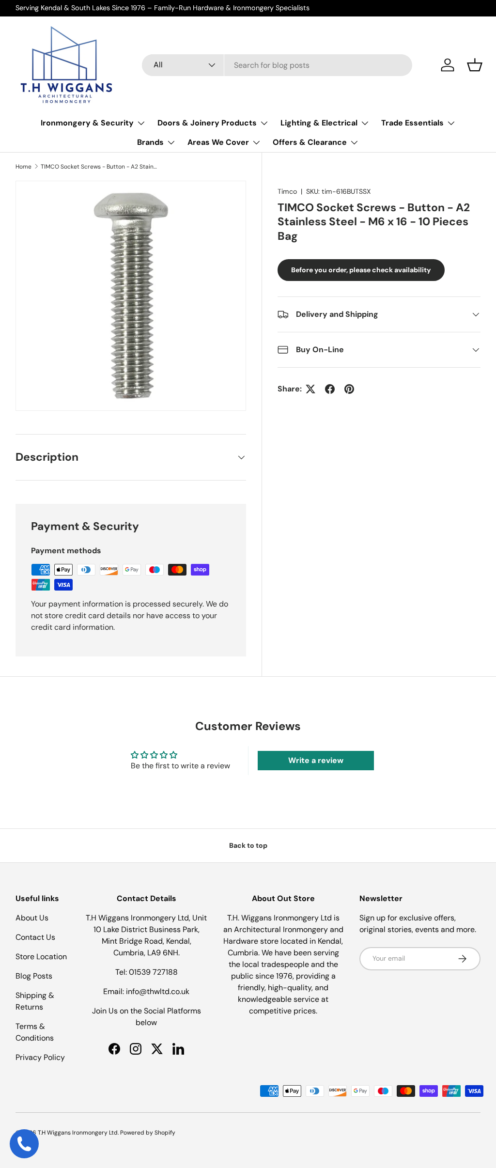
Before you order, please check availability (361, 269)
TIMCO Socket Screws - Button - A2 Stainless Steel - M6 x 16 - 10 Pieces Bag (99, 167)
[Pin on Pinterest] (349, 389)
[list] (131, 296)
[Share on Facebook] (330, 389)
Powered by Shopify (147, 1133)
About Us (32, 918)
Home (23, 167)
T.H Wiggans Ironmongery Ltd (78, 1133)
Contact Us (35, 937)
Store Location (41, 956)
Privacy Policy (40, 1057)
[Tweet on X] (310, 389)
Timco (287, 191)
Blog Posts (34, 976)
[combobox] (277, 65)
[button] (474, 65)
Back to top (248, 845)
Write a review (315, 760)
